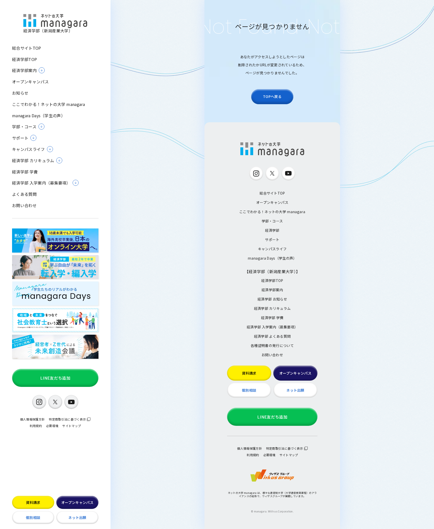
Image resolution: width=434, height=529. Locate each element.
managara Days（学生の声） (38, 115)
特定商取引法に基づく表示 (67, 419)
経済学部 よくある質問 (272, 336)
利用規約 (36, 426)
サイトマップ (71, 426)
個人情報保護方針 (32, 419)
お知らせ (20, 93)
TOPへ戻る (272, 96)
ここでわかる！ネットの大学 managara (48, 104)
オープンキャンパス (30, 81)
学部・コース (272, 220)
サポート (272, 239)
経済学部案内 (272, 289)
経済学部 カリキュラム (272, 308)
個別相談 (33, 517)
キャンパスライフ (272, 248)
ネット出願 (77, 517)
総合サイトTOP (26, 48)
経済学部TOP (24, 59)
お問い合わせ (24, 205)
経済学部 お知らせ (272, 299)
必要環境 (52, 426)
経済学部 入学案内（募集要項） (272, 326)
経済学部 (272, 230)
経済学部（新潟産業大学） (48, 30)
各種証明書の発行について (272, 345)
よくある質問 (24, 194)
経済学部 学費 (25, 171)
